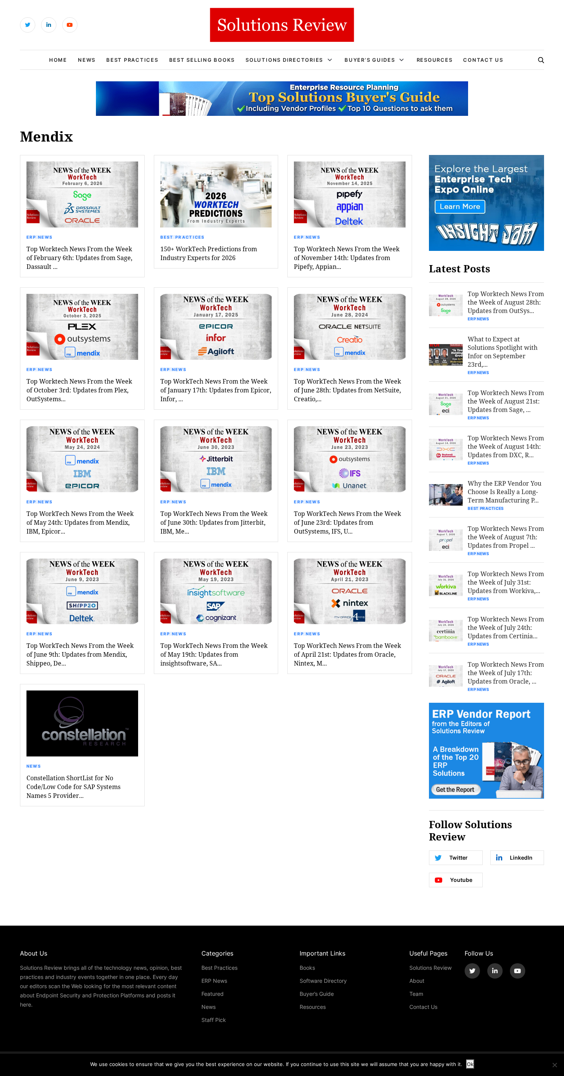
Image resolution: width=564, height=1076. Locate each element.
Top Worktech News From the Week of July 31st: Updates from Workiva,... (506, 582)
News (87, 59)
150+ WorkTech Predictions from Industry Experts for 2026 (208, 253)
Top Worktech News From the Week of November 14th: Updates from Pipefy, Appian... (346, 257)
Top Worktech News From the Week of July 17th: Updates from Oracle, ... (506, 672)
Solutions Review (430, 967)
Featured (212, 993)
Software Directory (323, 980)
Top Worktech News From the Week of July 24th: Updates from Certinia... (506, 627)
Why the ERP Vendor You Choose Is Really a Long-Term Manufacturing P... (504, 491)
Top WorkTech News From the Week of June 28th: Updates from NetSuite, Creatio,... (347, 390)
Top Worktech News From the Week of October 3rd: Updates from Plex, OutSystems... (79, 390)
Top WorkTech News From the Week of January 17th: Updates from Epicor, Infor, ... (215, 390)
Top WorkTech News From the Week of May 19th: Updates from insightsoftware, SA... (213, 654)
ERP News (39, 237)
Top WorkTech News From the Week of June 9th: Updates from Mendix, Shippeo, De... (80, 654)
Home (58, 59)
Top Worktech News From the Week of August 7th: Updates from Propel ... (506, 536)
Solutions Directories (284, 59)
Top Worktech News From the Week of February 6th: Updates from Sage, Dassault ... (79, 257)
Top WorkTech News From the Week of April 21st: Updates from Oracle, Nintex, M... (347, 654)
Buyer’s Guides (370, 59)
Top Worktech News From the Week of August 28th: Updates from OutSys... (506, 302)
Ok (470, 1064)
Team (416, 993)
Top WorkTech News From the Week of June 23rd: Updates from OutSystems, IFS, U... (347, 522)
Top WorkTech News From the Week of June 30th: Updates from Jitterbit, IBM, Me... (213, 522)
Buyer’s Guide (317, 993)
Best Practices (132, 59)
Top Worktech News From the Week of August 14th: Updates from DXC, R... (506, 446)
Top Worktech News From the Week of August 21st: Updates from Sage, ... (506, 401)
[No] (554, 1065)
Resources (435, 59)
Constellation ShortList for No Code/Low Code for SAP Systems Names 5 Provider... (73, 786)
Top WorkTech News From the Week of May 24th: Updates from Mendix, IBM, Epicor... (80, 522)
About (416, 980)
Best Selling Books (202, 59)
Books (307, 967)
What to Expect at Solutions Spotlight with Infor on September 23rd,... (503, 351)
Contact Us (483, 59)
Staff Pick (213, 1019)
